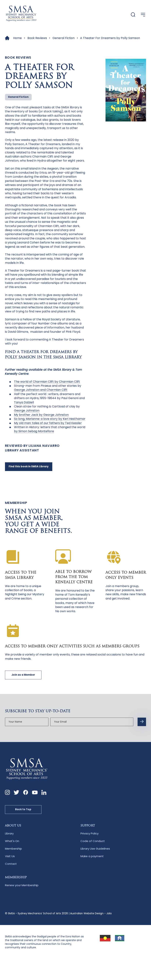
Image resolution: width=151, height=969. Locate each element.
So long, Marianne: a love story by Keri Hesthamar (49, 419)
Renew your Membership (21, 885)
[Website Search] (133, 15)
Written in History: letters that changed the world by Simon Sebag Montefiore (49, 429)
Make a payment (92, 856)
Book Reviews (37, 38)
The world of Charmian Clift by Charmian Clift (47, 382)
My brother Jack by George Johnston (41, 415)
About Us (13, 825)
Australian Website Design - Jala (91, 913)
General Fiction (63, 38)
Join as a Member (23, 675)
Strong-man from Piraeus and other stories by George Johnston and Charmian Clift (47, 388)
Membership (13, 849)
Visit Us (10, 856)
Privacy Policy (89, 833)
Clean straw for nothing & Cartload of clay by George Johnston (47, 408)
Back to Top (23, 809)
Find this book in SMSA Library (28, 466)
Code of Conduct (92, 841)
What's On (12, 841)
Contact (11, 864)
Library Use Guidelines (95, 849)
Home (17, 38)
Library (9, 833)
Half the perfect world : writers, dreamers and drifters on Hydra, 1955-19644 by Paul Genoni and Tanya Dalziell (49, 398)
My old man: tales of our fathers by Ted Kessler (48, 423)
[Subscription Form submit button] (142, 722)
